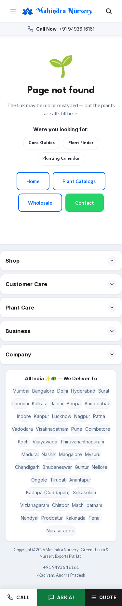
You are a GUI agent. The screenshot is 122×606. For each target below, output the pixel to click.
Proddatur (52, 518)
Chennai (20, 403)
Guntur (82, 467)
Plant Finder (81, 143)
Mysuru (93, 454)
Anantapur (80, 480)
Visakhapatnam (52, 429)
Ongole (39, 480)
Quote (108, 597)
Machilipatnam (87, 505)
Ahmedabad (98, 403)
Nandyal (29, 518)
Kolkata (39, 403)
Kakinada (76, 518)
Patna (99, 416)
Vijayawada (45, 441)
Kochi (24, 441)
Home (33, 181)
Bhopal (74, 403)
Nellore (99, 467)
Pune (76, 429)
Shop (13, 260)
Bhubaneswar (57, 467)
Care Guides (42, 143)
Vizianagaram (34, 505)
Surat (103, 391)
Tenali (95, 518)
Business (18, 331)
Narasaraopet (61, 530)
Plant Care (20, 307)
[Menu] (13, 11)
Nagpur (82, 416)
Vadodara (22, 429)
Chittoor (60, 505)
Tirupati (58, 480)
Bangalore (43, 391)
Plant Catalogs (79, 181)
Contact (84, 203)
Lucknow (61, 416)
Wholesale (40, 203)
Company (18, 354)
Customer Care (26, 284)
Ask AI (65, 597)
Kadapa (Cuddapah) (48, 492)
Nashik (49, 454)
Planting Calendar (61, 159)
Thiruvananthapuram (82, 441)
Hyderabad (83, 391)
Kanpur (41, 416)
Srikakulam (84, 492)
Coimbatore (97, 429)
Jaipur (57, 403)
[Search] (108, 11)
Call (22, 597)
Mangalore (70, 454)
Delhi (62, 391)
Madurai (30, 454)
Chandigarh (27, 467)
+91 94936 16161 (65, 29)
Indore (24, 416)
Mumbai (21, 391)
